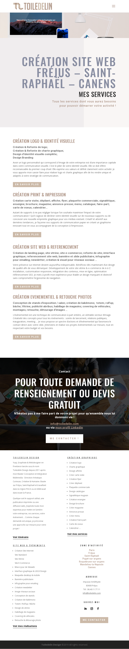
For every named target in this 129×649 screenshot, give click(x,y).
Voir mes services (77, 533)
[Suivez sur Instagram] (91, 608)
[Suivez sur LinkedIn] (85, 608)
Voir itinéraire (20, 537)
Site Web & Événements (29, 545)
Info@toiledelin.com (92, 593)
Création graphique (82, 457)
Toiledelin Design (26, 457)
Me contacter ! (64, 438)
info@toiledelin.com (64, 424)
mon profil (63, 427)
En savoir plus (27, 184)
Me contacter (94, 620)
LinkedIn (77, 427)
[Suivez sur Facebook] (98, 608)
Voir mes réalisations (25, 625)
